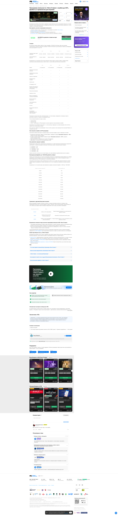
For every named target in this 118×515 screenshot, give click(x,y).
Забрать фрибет (59, 267)
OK (70, 512)
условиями (66, 513)
